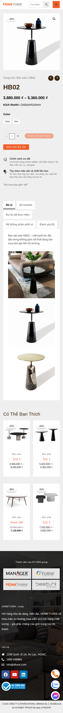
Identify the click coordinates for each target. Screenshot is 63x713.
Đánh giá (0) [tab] (47, 224)
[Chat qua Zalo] (55, 684)
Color (6, 114)
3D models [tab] (25, 205)
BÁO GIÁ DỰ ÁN (16, 147)
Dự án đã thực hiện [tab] (18, 214)
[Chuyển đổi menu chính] (56, 4)
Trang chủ (9, 77)
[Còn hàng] (16, 497)
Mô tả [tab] (9, 205)
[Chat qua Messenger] (55, 695)
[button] (54, 19)
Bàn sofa (22, 77)
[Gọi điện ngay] (55, 673)
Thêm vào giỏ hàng (39, 136)
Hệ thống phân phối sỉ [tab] (19, 224)
